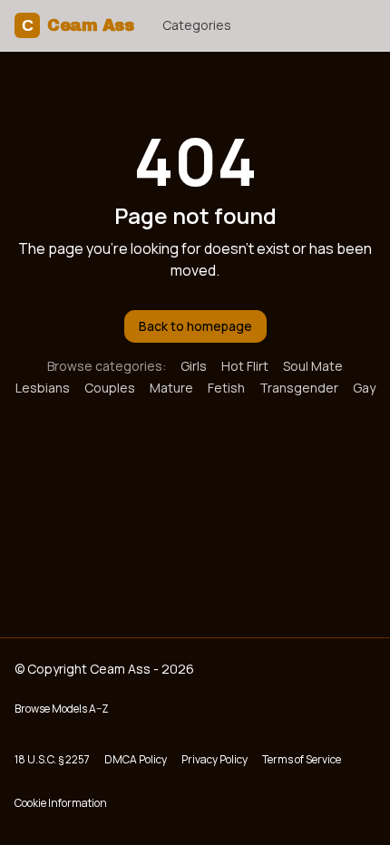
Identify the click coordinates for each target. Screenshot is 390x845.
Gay (364, 387)
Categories (196, 25)
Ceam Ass (77, 25)
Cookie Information (61, 803)
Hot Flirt (244, 365)
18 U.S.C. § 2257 (52, 759)
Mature (171, 387)
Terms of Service (301, 759)
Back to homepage (195, 326)
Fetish (226, 387)
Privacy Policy (214, 759)
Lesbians (42, 387)
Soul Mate (313, 365)
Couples (109, 387)
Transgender (298, 387)
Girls (193, 365)
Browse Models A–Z (62, 708)
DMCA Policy (135, 759)
